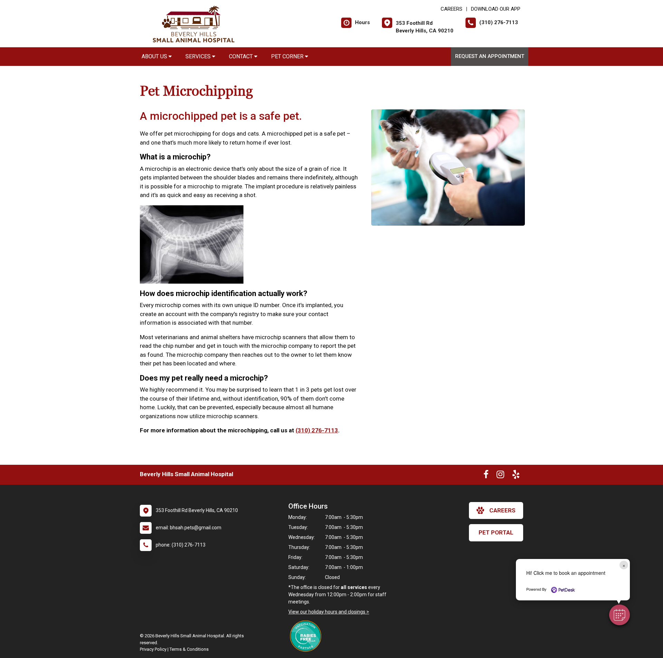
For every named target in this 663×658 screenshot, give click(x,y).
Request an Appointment (489, 56)
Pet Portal (496, 532)
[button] (619, 615)
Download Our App (495, 9)
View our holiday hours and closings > (328, 612)
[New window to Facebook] (486, 476)
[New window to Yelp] (516, 476)
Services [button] (198, 56)
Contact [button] (241, 56)
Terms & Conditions (189, 649)
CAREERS (451, 9)
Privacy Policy (153, 649)
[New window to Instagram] (500, 476)
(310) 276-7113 (317, 430)
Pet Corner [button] (288, 56)
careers (502, 510)
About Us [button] (155, 56)
